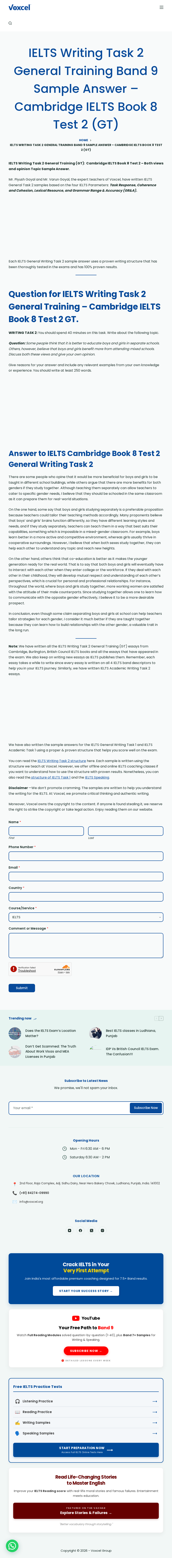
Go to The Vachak (86, 1500)
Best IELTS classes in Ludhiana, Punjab (131, 1033)
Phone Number (22, 847)
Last (91, 838)
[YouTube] (70, 1230)
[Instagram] (103, 1230)
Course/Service (23, 908)
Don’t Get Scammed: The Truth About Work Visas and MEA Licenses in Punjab (50, 1051)
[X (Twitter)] (92, 1230)
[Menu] (161, 7)
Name (15, 822)
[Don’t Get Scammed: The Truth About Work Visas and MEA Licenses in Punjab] (15, 1051)
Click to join (86, 1278)
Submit (22, 988)
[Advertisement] (86, 227)
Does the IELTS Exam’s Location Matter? (50, 1033)
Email (14, 867)
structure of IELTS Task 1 (50, 777)
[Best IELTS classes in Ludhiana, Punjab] (95, 1033)
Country (16, 888)
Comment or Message (28, 928)
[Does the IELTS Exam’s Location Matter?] (15, 1033)
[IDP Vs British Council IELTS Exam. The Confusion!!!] (95, 1051)
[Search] (10, 23)
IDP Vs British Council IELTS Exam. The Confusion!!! (132, 1051)
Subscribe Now (146, 1108)
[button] (12, 1546)
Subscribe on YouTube (86, 1338)
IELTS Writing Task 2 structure (62, 760)
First (11, 838)
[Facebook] (81, 1230)
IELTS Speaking (97, 777)
